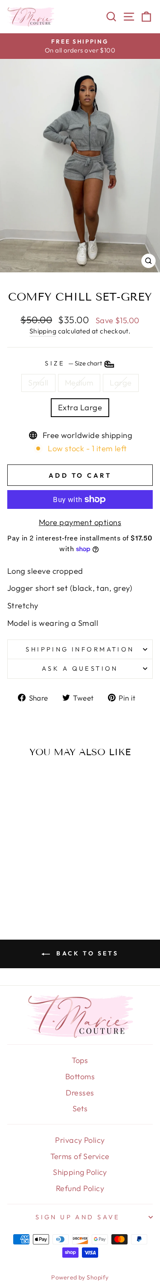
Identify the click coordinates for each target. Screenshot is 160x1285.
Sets (80, 1108)
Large (120, 383)
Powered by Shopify (79, 1277)
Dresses (80, 1093)
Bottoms (80, 1076)
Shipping (43, 331)
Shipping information (80, 649)
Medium (79, 383)
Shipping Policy (80, 1172)
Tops (80, 1060)
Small (38, 383)
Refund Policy (80, 1188)
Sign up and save (77, 1217)
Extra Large (80, 407)
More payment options (80, 522)
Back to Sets (86, 953)
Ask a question (80, 668)
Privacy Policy (80, 1140)
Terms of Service (79, 1156)
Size (74, 363)
